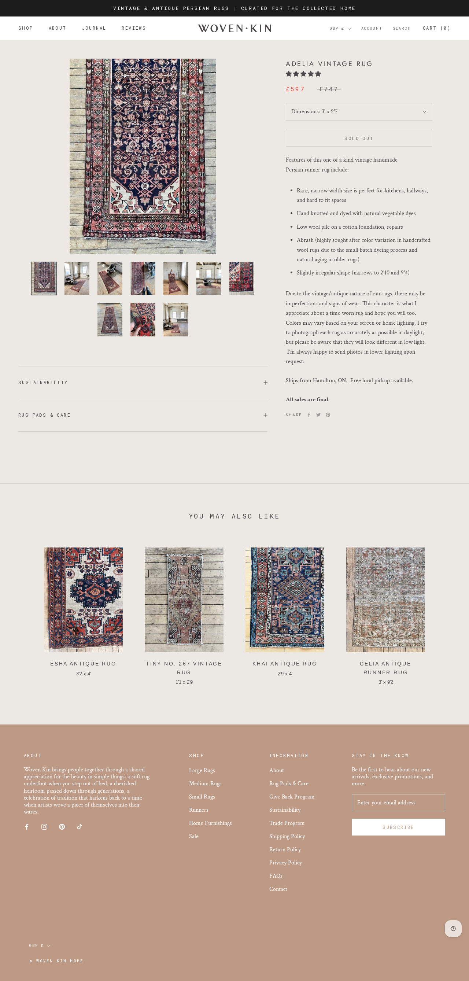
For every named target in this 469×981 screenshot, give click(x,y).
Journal (94, 28)
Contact (278, 889)
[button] (304, 74)
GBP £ (337, 28)
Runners (198, 810)
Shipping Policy (287, 836)
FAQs (275, 876)
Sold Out (358, 138)
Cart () (437, 28)
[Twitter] (318, 415)
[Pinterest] (328, 415)
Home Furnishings (210, 823)
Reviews (134, 28)
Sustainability (43, 382)
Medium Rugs (205, 784)
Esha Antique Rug (83, 664)
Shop (25, 28)
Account (372, 28)
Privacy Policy (285, 863)
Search (402, 28)
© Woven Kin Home (56, 960)
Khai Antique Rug (284, 664)
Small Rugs (202, 797)
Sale (194, 836)
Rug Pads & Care (44, 415)
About (58, 28)
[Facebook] (309, 415)
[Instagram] (44, 826)
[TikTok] (79, 826)
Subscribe (398, 827)
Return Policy (285, 849)
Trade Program (287, 823)
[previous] (23, 613)
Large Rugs (202, 770)
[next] (446, 613)
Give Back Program (292, 797)
